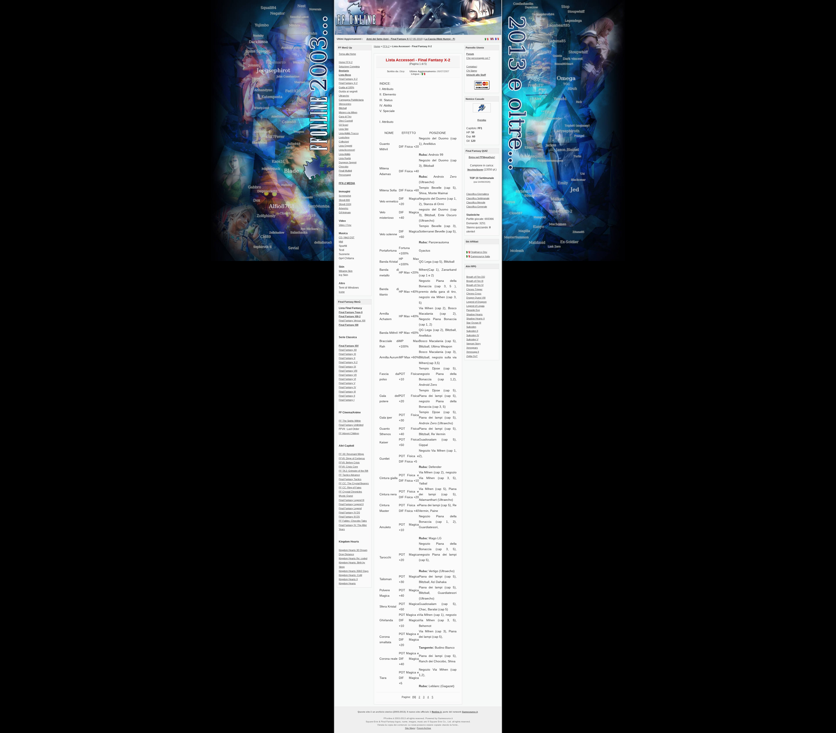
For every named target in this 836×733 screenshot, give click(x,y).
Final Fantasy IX (347, 366)
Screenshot (345, 195)
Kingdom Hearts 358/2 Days (354, 571)
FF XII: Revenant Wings (351, 454)
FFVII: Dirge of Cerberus (352, 458)
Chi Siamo (471, 70)
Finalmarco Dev (478, 252)
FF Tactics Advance (349, 475)
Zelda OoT (472, 356)
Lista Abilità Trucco (349, 133)
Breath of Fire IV (475, 285)
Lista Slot (343, 129)
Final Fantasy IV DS (349, 512)
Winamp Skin (345, 271)
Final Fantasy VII (348, 375)
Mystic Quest (346, 495)
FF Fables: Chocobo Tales (353, 520)
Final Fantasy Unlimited (351, 425)
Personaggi (345, 175)
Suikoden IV (472, 335)
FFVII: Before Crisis (349, 462)
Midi (341, 241)
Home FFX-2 (345, 62)
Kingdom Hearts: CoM (350, 575)
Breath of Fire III (474, 281)
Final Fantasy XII (348, 350)
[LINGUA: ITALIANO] (486, 39)
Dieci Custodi (346, 120)
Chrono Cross (473, 293)
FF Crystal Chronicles (350, 491)
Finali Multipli (345, 170)
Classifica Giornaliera (477, 194)
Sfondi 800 (344, 200)
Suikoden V (472, 339)
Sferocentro (345, 104)
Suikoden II (472, 331)
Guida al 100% (346, 87)
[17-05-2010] (380, 39)
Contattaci (471, 66)
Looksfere (344, 137)
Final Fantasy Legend (350, 508)
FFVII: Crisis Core (348, 466)
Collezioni (344, 141)
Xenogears (472, 347)
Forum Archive (424, 728)
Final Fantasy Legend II (351, 504)
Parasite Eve (473, 310)
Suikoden (471, 327)
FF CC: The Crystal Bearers (354, 483)
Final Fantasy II (347, 395)
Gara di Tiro (345, 116)
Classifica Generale (476, 206)
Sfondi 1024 (345, 204)
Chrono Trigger (474, 289)
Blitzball (343, 108)
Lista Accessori (347, 150)
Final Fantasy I (346, 400)
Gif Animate (345, 212)
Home (377, 46)
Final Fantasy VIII (348, 370)
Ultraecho (344, 95)
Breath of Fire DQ (475, 277)
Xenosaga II (472, 352)
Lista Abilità (344, 154)
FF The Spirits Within (350, 420)
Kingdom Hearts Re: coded (353, 558)
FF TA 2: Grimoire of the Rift (353, 470)
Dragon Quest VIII (475, 297)
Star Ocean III (473, 322)
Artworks (343, 208)
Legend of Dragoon (476, 302)
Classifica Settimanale (477, 198)
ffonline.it (437, 712)
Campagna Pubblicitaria (351, 100)
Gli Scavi (343, 125)
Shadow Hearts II (475, 318)
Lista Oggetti (345, 145)
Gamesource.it (470, 712)
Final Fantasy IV (347, 387)
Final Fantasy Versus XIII (352, 320)
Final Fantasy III (347, 391)
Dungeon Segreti (347, 162)
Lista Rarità (345, 158)
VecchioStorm (475, 169)
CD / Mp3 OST (346, 237)
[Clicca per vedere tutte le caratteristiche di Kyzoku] (482, 111)
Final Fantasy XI (347, 354)
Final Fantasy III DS (349, 516)
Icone (342, 292)
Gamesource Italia (480, 256)
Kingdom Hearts (347, 583)
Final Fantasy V (347, 383)
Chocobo (343, 166)
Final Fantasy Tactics (350, 479)
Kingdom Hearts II (348, 579)
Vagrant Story (473, 343)
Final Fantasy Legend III (351, 500)
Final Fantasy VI (347, 379)
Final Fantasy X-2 (348, 79)
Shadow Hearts (474, 314)
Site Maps (410, 728)
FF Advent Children (349, 433)
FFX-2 (386, 46)
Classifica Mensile (475, 202)
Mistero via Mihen (348, 112)
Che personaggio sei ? (478, 58)
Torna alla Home (347, 54)
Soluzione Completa (349, 66)
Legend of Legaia (475, 306)
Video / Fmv (345, 225)
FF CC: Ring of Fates (350, 487)
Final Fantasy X (347, 358)
